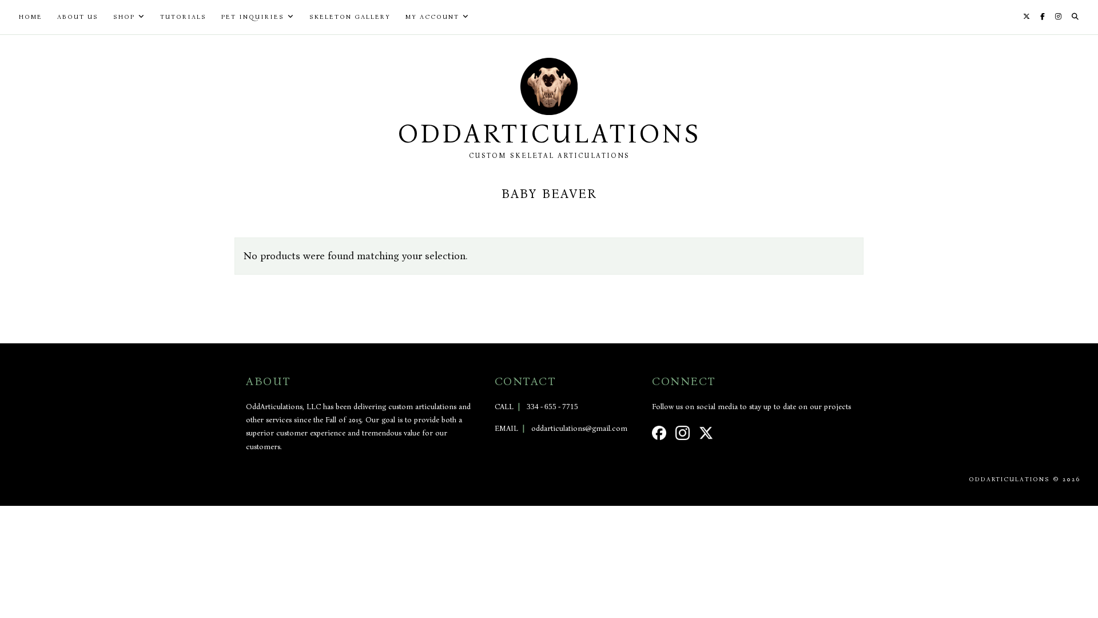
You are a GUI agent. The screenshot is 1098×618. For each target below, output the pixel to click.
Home (30, 17)
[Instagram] (1058, 17)
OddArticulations (549, 133)
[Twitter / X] (1026, 17)
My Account (432, 17)
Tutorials (183, 17)
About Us (77, 17)
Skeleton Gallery (350, 17)
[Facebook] (1042, 17)
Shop (124, 17)
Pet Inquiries (252, 17)
